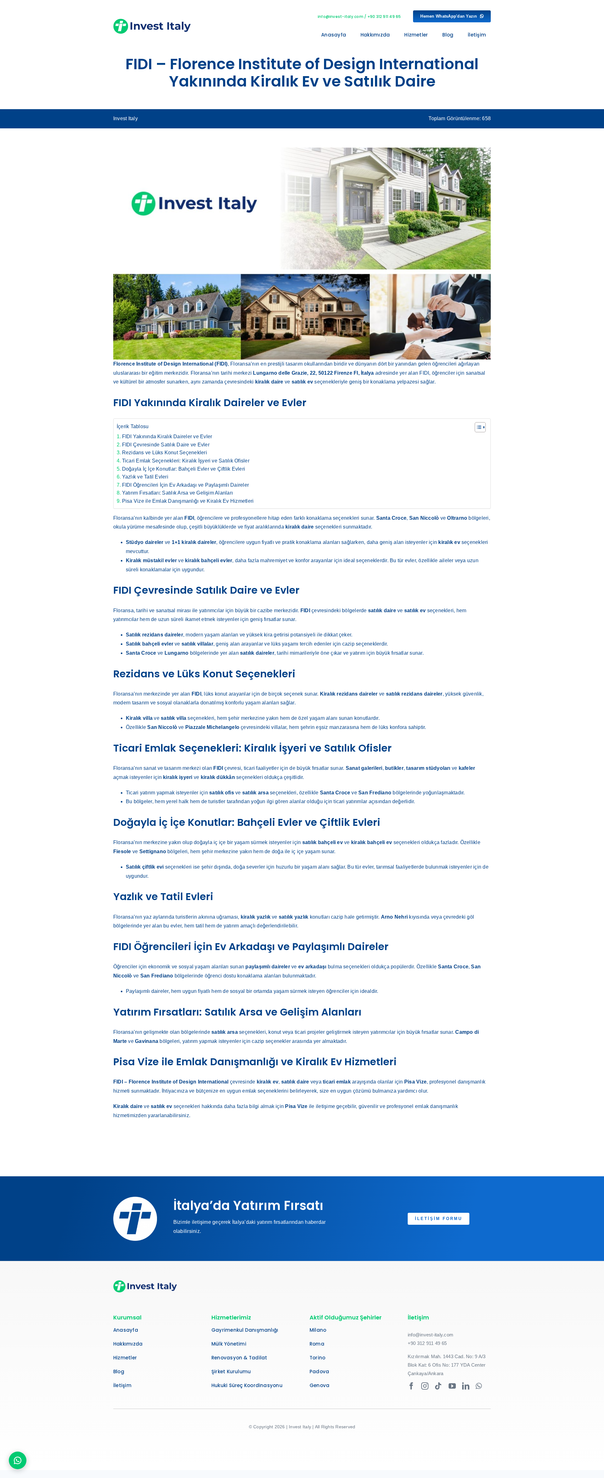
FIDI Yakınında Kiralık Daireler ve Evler (167, 436)
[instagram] (424, 1386)
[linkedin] (465, 1386)
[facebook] (411, 1386)
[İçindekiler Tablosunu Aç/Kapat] (477, 427)
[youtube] (452, 1386)
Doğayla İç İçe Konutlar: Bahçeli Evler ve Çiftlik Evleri (183, 469)
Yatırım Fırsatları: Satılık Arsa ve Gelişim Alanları (177, 492)
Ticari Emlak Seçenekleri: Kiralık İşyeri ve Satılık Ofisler (185, 460)
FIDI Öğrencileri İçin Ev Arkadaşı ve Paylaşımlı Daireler (185, 485)
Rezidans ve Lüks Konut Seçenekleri (164, 452)
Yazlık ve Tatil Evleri (145, 476)
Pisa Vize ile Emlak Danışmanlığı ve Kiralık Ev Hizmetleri (188, 501)
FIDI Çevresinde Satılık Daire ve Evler (166, 444)
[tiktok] (438, 1386)
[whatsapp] (479, 1386)
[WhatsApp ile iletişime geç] (17, 1460)
